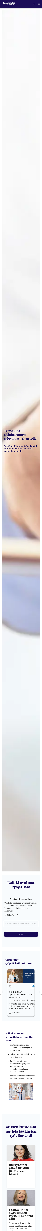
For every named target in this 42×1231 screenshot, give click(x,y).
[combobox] (21, 924)
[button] (10, 986)
